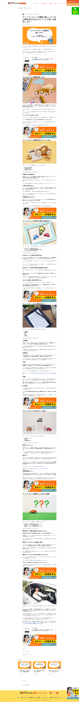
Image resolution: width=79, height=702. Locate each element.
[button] (57, 336)
